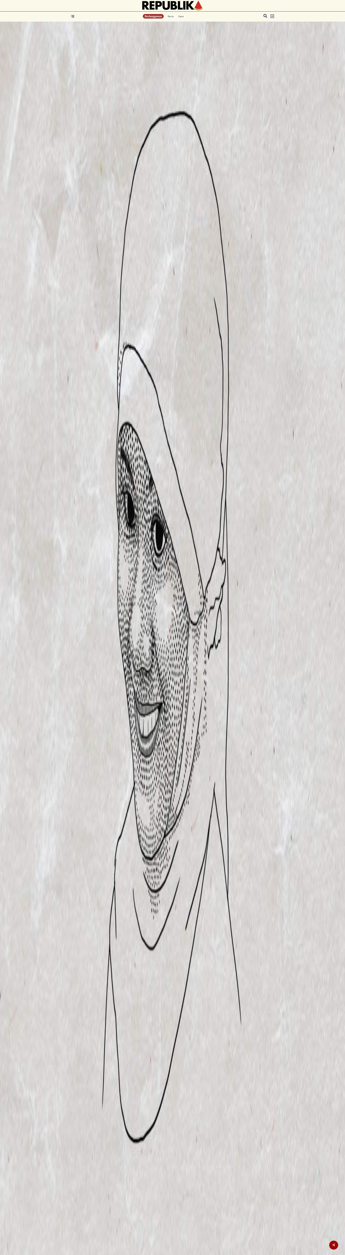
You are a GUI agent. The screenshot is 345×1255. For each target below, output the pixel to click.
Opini (181, 16)
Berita (171, 16)
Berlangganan (153, 16)
